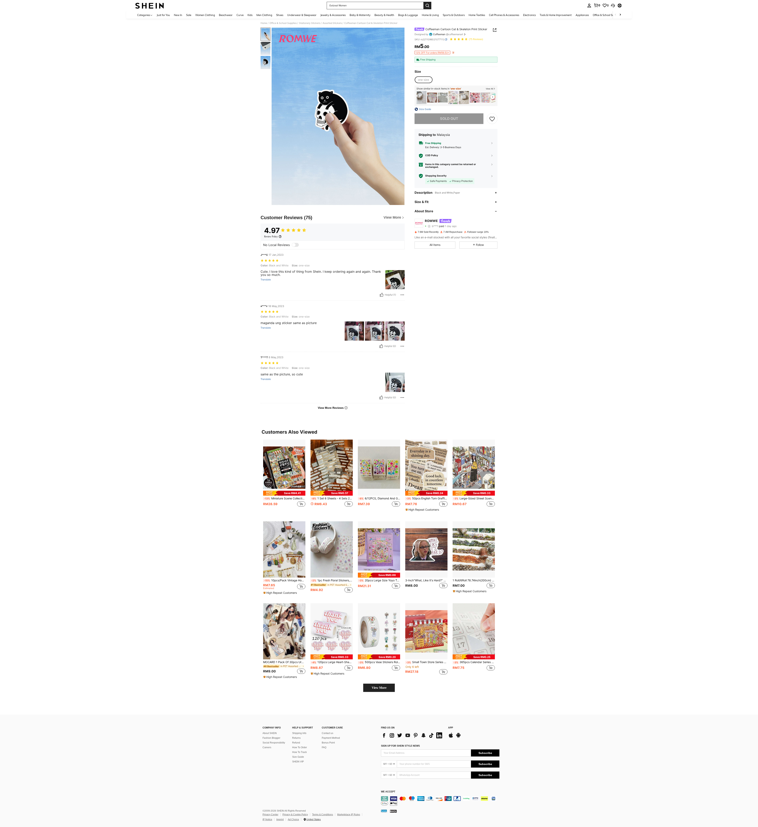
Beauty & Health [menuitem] (384, 15)
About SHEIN (270, 733)
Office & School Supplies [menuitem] (607, 15)
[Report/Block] (402, 294)
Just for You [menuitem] (163, 15)
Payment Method (331, 738)
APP (450, 727)
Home (264, 23)
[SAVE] (492, 118)
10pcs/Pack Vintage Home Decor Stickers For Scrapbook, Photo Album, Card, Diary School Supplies (284, 580)
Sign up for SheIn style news (400, 745)
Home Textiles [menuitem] (477, 15)
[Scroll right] (620, 15)
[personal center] (589, 5)
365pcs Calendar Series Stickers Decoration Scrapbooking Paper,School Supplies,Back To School (474, 662)
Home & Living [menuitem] (430, 15)
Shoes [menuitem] (279, 15)
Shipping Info (299, 733)
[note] (284, 493)
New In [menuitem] (178, 15)
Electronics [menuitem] (529, 15)
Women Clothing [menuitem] (205, 15)
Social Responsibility (274, 742)
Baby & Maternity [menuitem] (360, 15)
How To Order (299, 747)
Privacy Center (270, 814)
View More (379, 687)
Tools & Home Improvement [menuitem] (556, 15)
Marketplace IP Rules (348, 814)
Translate (266, 279)
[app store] (451, 737)
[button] (613, 5)
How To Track (299, 752)
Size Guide (298, 757)
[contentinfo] (440, 801)
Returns (296, 738)
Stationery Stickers (309, 23)
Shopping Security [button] (436, 175)
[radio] (423, 79)
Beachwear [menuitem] (226, 15)
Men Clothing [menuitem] (264, 15)
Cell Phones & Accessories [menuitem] (504, 15)
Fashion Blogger (271, 738)
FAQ (324, 747)
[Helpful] (381, 294)
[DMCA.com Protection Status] (393, 810)
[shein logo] (149, 5)
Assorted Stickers (332, 23)
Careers (267, 747)
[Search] (427, 5)
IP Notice (267, 819)
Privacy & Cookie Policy (295, 814)
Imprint (280, 819)
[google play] (458, 737)
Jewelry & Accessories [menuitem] (333, 15)
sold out (449, 119)
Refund (296, 742)
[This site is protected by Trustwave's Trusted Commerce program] (384, 810)
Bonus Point (328, 742)
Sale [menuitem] (188, 15)
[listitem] (421, 97)
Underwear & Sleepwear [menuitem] (301, 15)
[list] (412, 735)
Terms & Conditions (322, 814)
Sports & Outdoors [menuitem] (454, 15)
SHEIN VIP (298, 761)
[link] (597, 5)
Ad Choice (293, 819)
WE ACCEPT (388, 791)
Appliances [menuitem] (582, 15)
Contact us (327, 733)
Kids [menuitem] (250, 15)
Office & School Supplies (283, 23)
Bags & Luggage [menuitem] (408, 15)
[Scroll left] (615, 15)
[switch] (295, 245)
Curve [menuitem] (240, 15)
